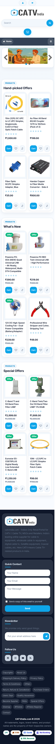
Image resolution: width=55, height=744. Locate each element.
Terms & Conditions (11, 680)
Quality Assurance (25, 691)
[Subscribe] (44, 632)
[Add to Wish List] (15, 147)
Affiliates (18, 703)
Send (26, 604)
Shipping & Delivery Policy (14, 674)
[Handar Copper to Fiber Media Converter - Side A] (38, 165)
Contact (6, 708)
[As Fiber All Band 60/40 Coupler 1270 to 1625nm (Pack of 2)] (38, 103)
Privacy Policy (36, 674)
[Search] (49, 23)
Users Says (8, 691)
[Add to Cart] (8, 147)
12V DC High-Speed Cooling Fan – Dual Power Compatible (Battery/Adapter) (13, 324)
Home (9, 41)
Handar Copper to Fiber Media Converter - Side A (38, 182)
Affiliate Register (34, 703)
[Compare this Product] (21, 147)
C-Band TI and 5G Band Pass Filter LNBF (12, 401)
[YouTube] (23, 654)
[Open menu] (48, 41)
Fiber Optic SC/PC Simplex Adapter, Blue (12, 182)
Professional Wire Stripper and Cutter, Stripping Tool (35, 322)
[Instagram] (15, 654)
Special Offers (37, 697)
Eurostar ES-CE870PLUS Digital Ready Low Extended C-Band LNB (12, 460)
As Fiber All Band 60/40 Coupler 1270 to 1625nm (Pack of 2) (37, 121)
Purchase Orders (41, 685)
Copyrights (8, 668)
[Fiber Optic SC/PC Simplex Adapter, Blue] (15, 165)
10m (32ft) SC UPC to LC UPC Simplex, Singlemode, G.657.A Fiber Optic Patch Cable (14, 123)
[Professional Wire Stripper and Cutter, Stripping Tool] (38, 304)
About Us (21, 668)
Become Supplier (10, 697)
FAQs (24, 697)
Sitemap (6, 703)
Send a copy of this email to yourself (25, 597)
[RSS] (30, 654)
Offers (28, 680)
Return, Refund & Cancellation (16, 685)
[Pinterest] (8, 654)
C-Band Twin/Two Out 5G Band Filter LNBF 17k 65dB (38, 401)
